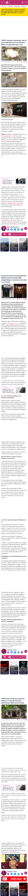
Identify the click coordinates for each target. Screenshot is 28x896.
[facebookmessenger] (17, 62)
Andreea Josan (12, 650)
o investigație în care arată (13, 323)
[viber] (26, 62)
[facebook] (19, 62)
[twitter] (21, 62)
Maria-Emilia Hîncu (13, 227)
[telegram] (24, 62)
